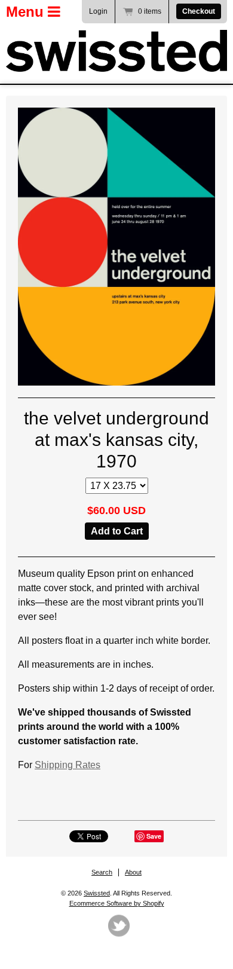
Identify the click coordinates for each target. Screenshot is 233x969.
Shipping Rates (67, 765)
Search (101, 872)
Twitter (119, 926)
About (133, 872)
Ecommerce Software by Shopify (116, 903)
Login (98, 11)
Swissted (97, 893)
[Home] (116, 51)
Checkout (198, 11)
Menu (27, 12)
